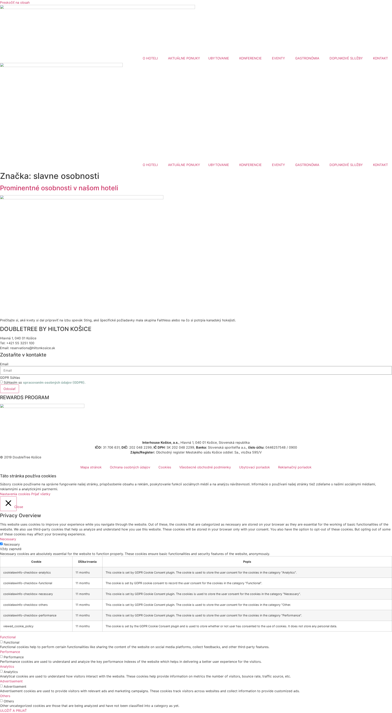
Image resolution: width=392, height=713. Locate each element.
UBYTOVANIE (218, 58)
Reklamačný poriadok (295, 467)
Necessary (12, 544)
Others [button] (5, 696)
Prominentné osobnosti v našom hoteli (59, 188)
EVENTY (278, 58)
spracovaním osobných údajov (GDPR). (54, 382)
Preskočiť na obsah (15, 2)
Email (4, 364)
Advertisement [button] (11, 681)
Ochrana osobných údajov (130, 467)
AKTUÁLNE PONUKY (184, 58)
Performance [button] (10, 652)
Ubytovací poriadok (254, 467)
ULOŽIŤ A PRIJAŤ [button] (13, 711)
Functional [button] (8, 637)
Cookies (164, 467)
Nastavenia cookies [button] (15, 494)
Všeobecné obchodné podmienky (205, 467)
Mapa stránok (91, 467)
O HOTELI (150, 58)
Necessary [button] (8, 539)
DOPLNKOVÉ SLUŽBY (346, 58)
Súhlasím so (45, 382)
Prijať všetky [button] (40, 494)
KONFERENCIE (250, 58)
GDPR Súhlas (10, 377)
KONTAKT (380, 58)
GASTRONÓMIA (307, 58)
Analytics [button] (7, 666)
